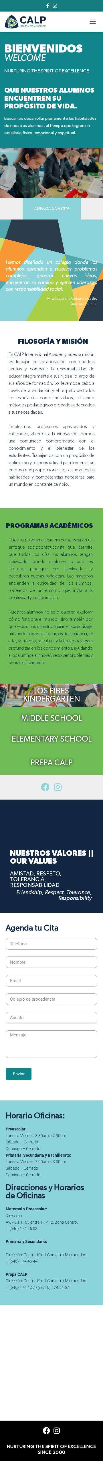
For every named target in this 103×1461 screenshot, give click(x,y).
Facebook (47, 6)
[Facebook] (45, 787)
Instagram (55, 6)
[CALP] (27, 21)
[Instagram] (58, 787)
